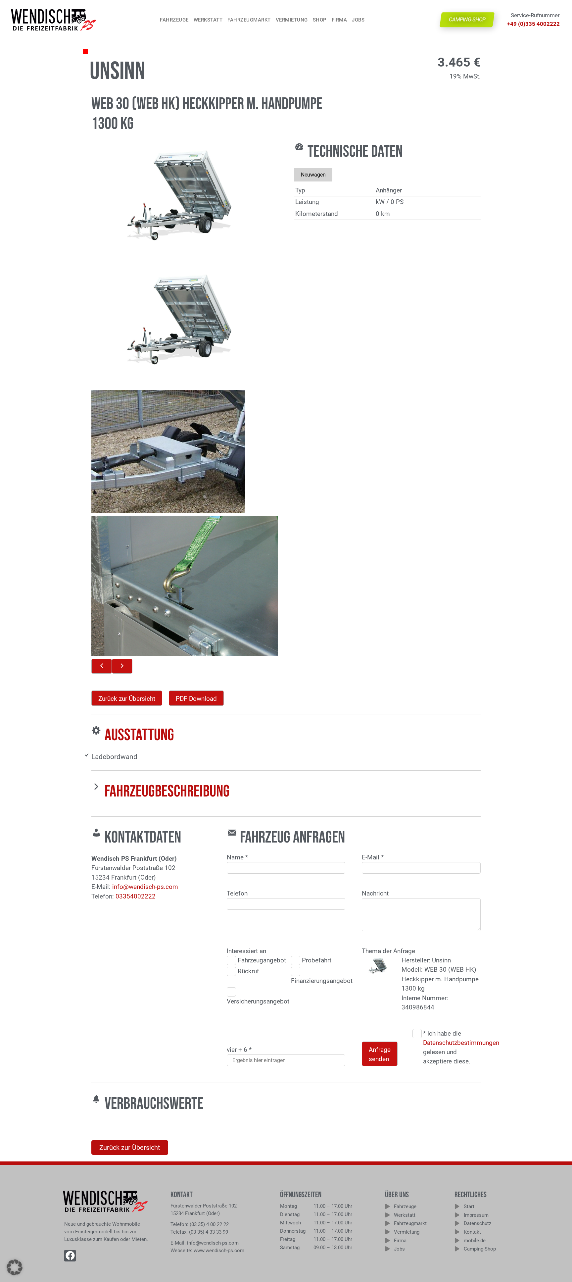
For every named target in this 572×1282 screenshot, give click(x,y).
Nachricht (375, 893)
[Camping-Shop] (456, 1248)
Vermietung (292, 20)
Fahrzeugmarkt (410, 1223)
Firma (339, 20)
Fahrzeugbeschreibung (167, 791)
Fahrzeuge (174, 20)
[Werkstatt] (387, 1214)
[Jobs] (387, 1248)
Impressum (476, 1215)
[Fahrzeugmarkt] (387, 1223)
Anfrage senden (380, 1054)
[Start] (456, 1206)
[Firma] (387, 1240)
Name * (237, 857)
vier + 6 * (239, 1050)
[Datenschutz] (456, 1223)
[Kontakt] (456, 1231)
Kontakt (472, 1232)
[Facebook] (70, 1255)
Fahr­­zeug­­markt (249, 20)
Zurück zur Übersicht (126, 698)
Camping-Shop (480, 1249)
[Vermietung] (387, 1231)
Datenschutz (477, 1223)
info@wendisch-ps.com (145, 887)
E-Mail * (373, 857)
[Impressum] (456, 1214)
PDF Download (196, 698)
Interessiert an (246, 951)
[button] (14, 1267)
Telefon (237, 893)
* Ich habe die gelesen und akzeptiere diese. (450, 1047)
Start (469, 1206)
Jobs (358, 20)
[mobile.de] (456, 1240)
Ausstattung (139, 735)
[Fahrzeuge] (387, 1206)
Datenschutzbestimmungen (461, 1043)
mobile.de (475, 1241)
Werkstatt (208, 20)
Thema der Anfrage (388, 951)
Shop (320, 20)
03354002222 (136, 896)
